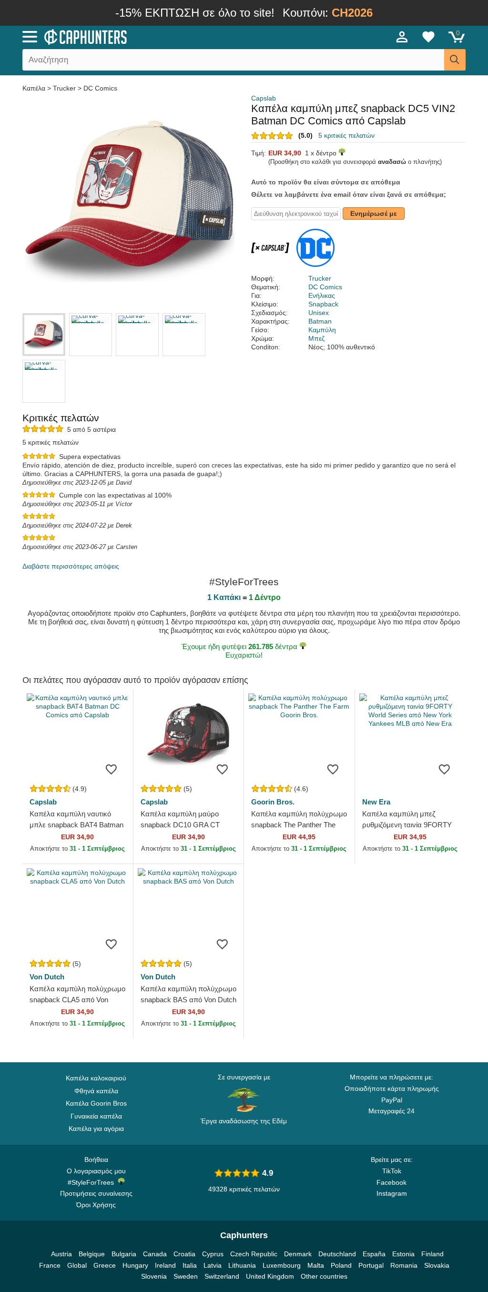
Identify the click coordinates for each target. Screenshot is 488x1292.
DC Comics (100, 88)
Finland (432, 1254)
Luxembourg (282, 1265)
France (50, 1265)
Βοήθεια (96, 1159)
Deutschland (337, 1254)
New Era (376, 802)
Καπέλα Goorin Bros (96, 1103)
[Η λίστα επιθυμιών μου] (428, 36)
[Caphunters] (148, 36)
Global (77, 1265)
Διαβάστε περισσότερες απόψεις (70, 566)
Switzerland (221, 1276)
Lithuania (242, 1265)
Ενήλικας (321, 295)
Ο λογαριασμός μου (96, 1171)
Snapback (323, 304)
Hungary (135, 1265)
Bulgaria (124, 1254)
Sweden (185, 1276)
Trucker (64, 88)
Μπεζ (316, 338)
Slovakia (436, 1265)
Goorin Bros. (273, 802)
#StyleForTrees (93, 1182)
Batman (320, 321)
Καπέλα (34, 88)
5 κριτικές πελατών (346, 135)
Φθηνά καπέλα (96, 1091)
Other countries (324, 1276)
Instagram (391, 1193)
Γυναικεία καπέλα (96, 1116)
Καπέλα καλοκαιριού (96, 1078)
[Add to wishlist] (111, 768)
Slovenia (154, 1276)
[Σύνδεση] (402, 36)
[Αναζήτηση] (455, 60)
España (374, 1254)
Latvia (212, 1265)
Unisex (318, 312)
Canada (155, 1254)
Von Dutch (47, 977)
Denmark (298, 1254)
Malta (315, 1265)
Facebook (391, 1182)
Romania (403, 1265)
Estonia (403, 1254)
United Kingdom (270, 1276)
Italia (190, 1265)
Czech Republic (253, 1254)
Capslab (263, 98)
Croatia (184, 1254)
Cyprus (213, 1254)
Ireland (165, 1265)
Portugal (371, 1265)
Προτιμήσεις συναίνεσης (96, 1193)
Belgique (92, 1254)
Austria (61, 1254)
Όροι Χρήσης (96, 1205)
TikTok (391, 1171)
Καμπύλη (322, 330)
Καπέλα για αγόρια (96, 1128)
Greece (104, 1265)
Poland (341, 1265)
